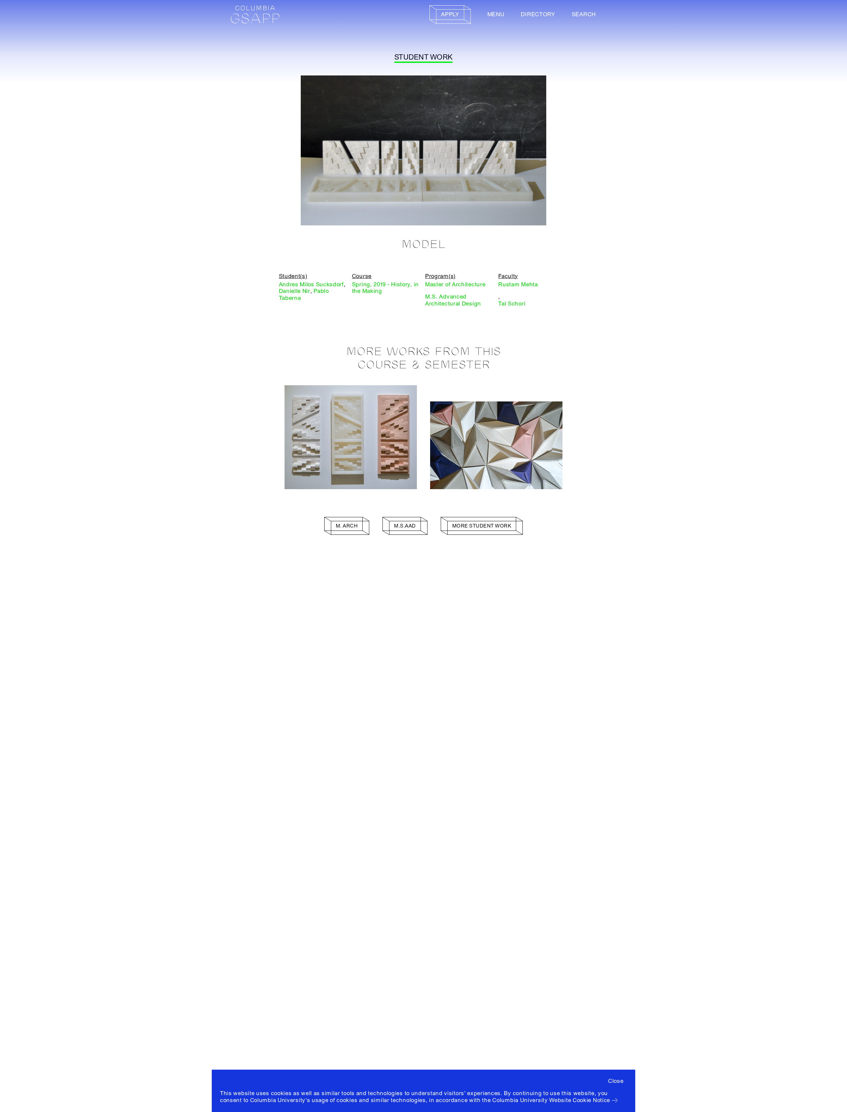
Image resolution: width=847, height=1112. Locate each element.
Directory (538, 14)
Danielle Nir (294, 291)
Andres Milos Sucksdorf (311, 284)
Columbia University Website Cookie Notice (551, 1100)
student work (423, 57)
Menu (496, 14)
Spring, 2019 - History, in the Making (385, 288)
